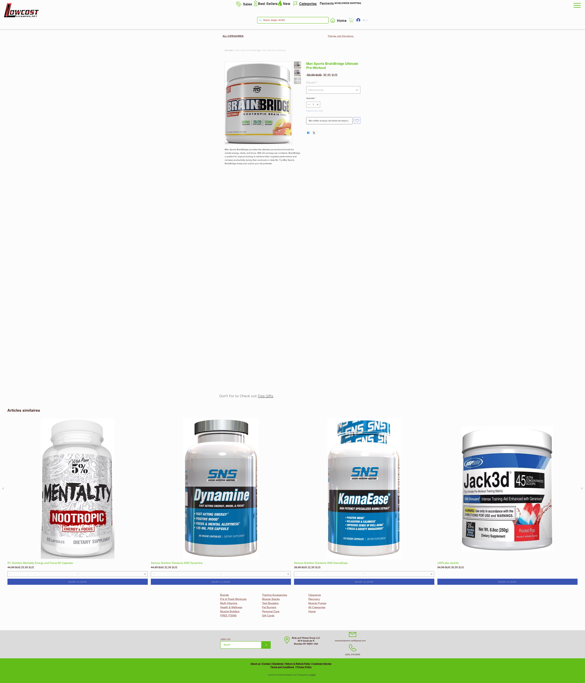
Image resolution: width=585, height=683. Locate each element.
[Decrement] (10, 574)
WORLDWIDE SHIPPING (347, 3)
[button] (577, 5)
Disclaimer (278, 663)
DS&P (313, 675)
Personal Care (270, 611)
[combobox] (333, 90)
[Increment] (145, 574)
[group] (292, 501)
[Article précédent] (3, 488)
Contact (266, 663)
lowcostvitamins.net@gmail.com (350, 640)
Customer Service (321, 663)
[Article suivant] (582, 488)
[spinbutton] (77, 574)
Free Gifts (265, 396)
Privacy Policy (304, 667)
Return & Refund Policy (297, 663)
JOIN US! (225, 639)
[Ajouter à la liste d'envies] (357, 120)
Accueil (229, 50)
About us (255, 663)
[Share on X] (314, 133)
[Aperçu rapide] (77, 488)
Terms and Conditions (282, 667)
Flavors (311, 82)
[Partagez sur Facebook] (308, 133)
